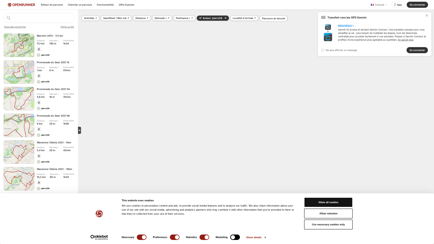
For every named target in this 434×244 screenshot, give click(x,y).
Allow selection (328, 213)
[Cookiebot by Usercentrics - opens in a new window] (99, 237)
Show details (254, 237)
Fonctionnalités (105, 4)
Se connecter (417, 4)
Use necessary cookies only (328, 224)
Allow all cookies (328, 202)
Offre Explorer (126, 4)
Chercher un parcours (80, 4)
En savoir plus (405, 39)
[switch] (175, 237)
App (399, 4)
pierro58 (45, 55)
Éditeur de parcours (52, 4)
